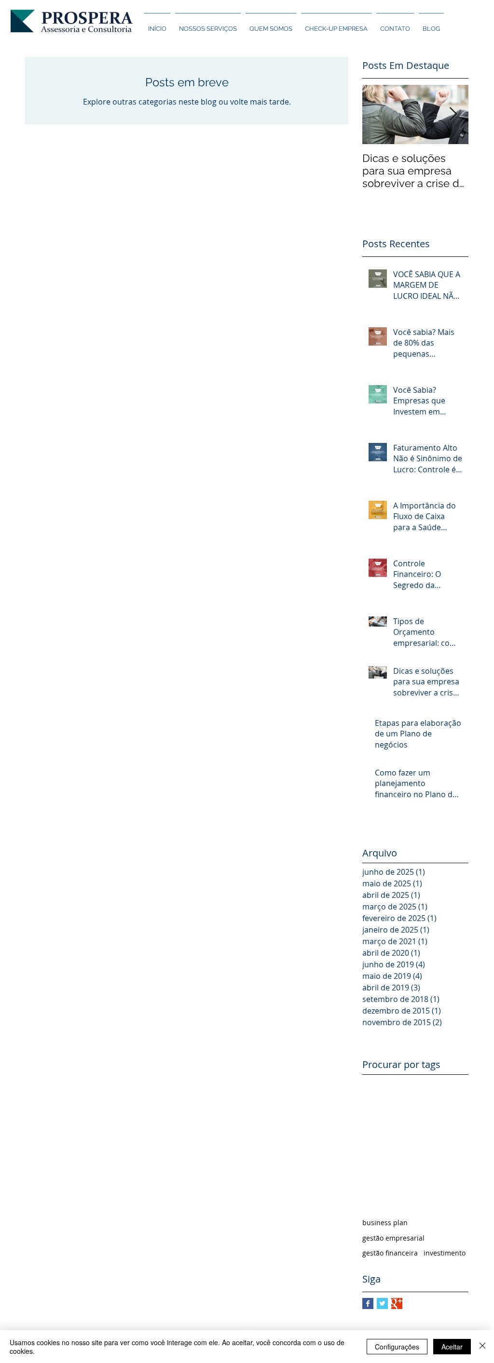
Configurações (397, 1346)
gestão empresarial (393, 1238)
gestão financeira (390, 1252)
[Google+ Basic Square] (396, 1303)
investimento (445, 1252)
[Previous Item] (377, 114)
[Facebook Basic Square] (367, 1303)
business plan (385, 1222)
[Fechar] (482, 1346)
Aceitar (452, 1346)
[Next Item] (453, 114)
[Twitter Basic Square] (382, 1303)
